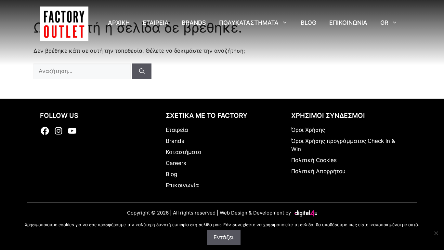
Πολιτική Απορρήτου (318, 171)
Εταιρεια (156, 22)
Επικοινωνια (348, 22)
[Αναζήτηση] (141, 71)
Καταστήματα (184, 152)
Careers (176, 163)
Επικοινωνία (182, 185)
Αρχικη (119, 22)
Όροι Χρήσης (308, 130)
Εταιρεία (177, 130)
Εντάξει (224, 237)
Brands (194, 22)
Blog (308, 22)
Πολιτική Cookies (314, 160)
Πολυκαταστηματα (249, 22)
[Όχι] (436, 233)
